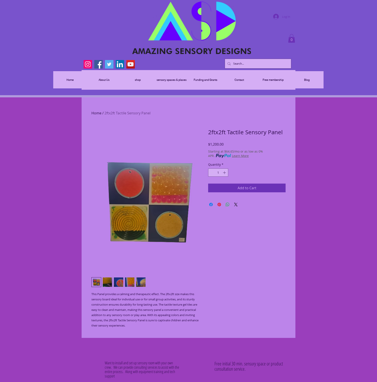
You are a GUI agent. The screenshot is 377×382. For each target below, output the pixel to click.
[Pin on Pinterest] (219, 204)
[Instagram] (88, 64)
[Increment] (225, 172)
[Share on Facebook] (211, 204)
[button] (291, 38)
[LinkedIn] (120, 64)
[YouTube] (130, 64)
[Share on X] (235, 204)
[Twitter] (109, 64)
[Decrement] (211, 172)
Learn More (240, 156)
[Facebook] (98, 64)
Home (96, 113)
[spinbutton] (218, 172)
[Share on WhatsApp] (227, 204)
